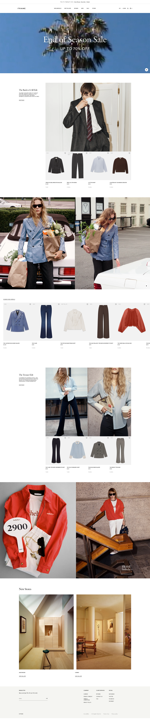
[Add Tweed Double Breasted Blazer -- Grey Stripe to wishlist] (65, 153)
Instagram (111, 694)
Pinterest (111, 701)
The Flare (34, 343)
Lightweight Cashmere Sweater (118, 182)
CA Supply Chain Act (96, 714)
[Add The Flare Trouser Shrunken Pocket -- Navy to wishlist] (65, 438)
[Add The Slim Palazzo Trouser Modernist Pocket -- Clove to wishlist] (116, 304)
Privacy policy (115, 714)
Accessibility (86, 714)
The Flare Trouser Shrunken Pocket (55, 467)
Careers (86, 694)
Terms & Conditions (87, 699)
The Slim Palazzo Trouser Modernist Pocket (101, 343)
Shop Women (77, 2)
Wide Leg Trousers (72, 182)
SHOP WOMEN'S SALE (70, 68)
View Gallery (22, 676)
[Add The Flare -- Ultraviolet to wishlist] (59, 304)
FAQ (97, 698)
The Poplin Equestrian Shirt (67, 343)
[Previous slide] (3, 350)
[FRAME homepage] (21, 8)
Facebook (111, 698)
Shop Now (21, 100)
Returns (98, 694)
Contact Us (99, 696)
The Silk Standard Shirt (73, 467)
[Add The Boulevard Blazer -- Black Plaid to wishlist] (108, 438)
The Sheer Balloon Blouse (125, 343)
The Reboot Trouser (115, 467)
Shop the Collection (126, 574)
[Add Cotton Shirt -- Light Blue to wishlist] (108, 153)
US (119, 8)
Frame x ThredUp (88, 696)
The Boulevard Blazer (94, 467)
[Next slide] (146, 350)
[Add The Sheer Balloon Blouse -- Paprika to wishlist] (144, 304)
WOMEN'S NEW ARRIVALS (9, 299)
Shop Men (83, 2)
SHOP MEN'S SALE (81, 68)
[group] (75, 2)
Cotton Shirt (91, 182)
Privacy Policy (87, 702)
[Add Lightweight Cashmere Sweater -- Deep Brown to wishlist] (129, 153)
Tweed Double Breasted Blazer (54, 182)
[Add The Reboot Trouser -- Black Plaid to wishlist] (129, 438)
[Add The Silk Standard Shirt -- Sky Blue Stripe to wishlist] (86, 438)
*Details (88, 2)
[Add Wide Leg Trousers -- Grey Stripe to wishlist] (86, 153)
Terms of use (106, 714)
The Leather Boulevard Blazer (11, 343)
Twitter (111, 696)
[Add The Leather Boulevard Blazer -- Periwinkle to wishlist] (30, 304)
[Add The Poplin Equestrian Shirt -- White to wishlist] (87, 304)
